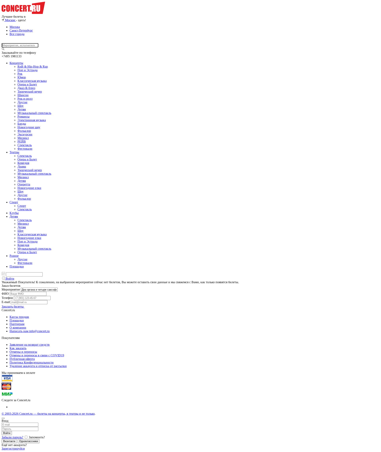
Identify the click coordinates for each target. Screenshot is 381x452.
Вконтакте (9, 441)
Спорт (14, 202)
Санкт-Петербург (21, 30)
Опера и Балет (27, 84)
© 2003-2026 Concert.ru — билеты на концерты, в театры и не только (48, 413)
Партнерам (17, 324)
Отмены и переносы (23, 351)
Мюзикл (23, 138)
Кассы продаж (19, 317)
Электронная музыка (31, 120)
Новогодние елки (29, 188)
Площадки (17, 266)
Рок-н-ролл (25, 98)
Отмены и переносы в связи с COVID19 (37, 355)
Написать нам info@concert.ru (30, 331)
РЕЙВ (21, 141)
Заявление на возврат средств (30, 344)
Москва (15, 27)
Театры (14, 152)
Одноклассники (28, 441)
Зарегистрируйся (13, 448)
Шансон (23, 95)
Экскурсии (24, 134)
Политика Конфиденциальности (32, 362)
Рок (19, 73)
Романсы (23, 116)
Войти (6, 433)
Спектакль (24, 145)
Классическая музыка (32, 81)
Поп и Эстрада (27, 70)
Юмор (21, 77)
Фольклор (24, 130)
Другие (22, 102)
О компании (18, 327)
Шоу (20, 105)
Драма (21, 166)
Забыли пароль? (12, 437)
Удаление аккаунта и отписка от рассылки (38, 366)
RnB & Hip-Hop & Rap (32, 66)
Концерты (16, 63)
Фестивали (24, 148)
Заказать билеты (13, 306)
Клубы (14, 213)
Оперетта (23, 184)
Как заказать (18, 348)
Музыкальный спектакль (34, 113)
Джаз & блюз (26, 88)
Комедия (23, 163)
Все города (17, 34)
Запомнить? (36, 437)
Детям (21, 109)
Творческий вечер (29, 91)
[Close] (3, 418)
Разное (14, 255)
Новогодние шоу (28, 127)
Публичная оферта (22, 359)
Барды (21, 123)
